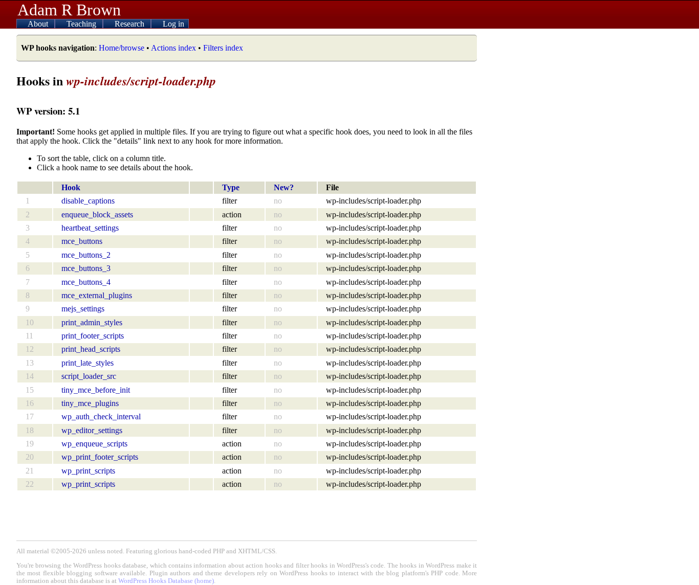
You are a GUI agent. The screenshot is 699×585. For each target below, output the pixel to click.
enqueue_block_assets (97, 214)
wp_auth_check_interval (101, 416)
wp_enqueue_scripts (94, 443)
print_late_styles (87, 362)
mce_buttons (81, 241)
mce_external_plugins (96, 295)
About (39, 23)
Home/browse (121, 47)
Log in (173, 23)
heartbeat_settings (90, 227)
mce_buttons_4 (86, 282)
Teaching (82, 23)
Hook (70, 187)
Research (130, 23)
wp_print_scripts (88, 470)
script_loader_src (88, 376)
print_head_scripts (90, 349)
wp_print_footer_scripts (99, 457)
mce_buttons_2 (86, 255)
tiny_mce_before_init (95, 390)
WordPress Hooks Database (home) (166, 580)
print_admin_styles (91, 322)
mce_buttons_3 (86, 268)
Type (230, 187)
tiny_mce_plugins (90, 403)
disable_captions (88, 200)
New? (284, 187)
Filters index (223, 47)
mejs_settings (82, 308)
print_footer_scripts (92, 335)
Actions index (173, 47)
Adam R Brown (69, 10)
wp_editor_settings (91, 430)
